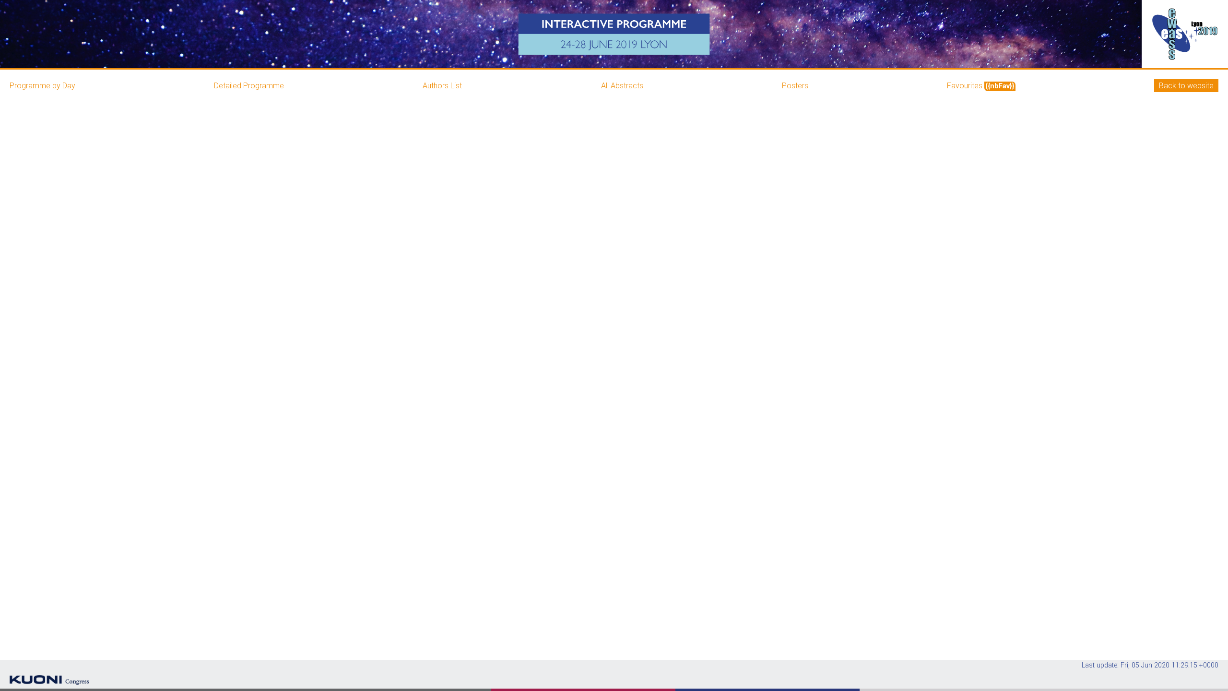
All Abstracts (622, 85)
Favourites (981, 85)
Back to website (1186, 85)
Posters (795, 85)
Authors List (442, 85)
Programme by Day (42, 85)
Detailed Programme (249, 85)
